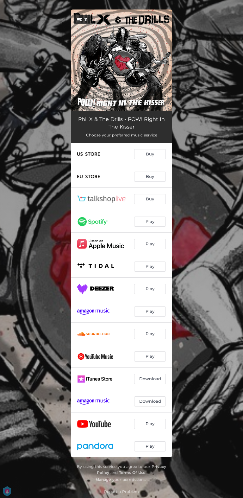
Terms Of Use (132, 472)
